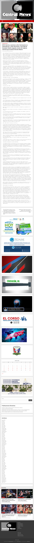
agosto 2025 (3, 432)
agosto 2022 (3, 469)
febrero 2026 (3, 426)
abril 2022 (3, 473)
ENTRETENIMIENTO (20, 523)
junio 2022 (3, 471)
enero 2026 (3, 427)
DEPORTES (4, 487)
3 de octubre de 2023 (20, 501)
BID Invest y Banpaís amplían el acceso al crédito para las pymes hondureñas (12, 411)
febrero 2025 (3, 438)
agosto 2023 (3, 457)
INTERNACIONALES (5, 43)
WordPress (28, 541)
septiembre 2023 (4, 456)
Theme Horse (19, 541)
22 (25, 368)
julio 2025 (3, 433)
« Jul (2, 373)
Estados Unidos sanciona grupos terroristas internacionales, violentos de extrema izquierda (14, 410)
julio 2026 (3, 421)
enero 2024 (3, 452)
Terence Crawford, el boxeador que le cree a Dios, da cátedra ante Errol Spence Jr (9, 515)
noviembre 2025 (4, 429)
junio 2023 (3, 459)
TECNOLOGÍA (19, 528)
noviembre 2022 (4, 466)
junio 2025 (3, 434)
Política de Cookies (20, 534)
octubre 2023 (3, 455)
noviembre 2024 (4, 441)
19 (12, 368)
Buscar (3, 398)
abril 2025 (3, 436)
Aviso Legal (19, 532)
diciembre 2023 (4, 453)
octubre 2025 (3, 430)
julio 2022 (3, 470)
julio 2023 (3, 458)
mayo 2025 (3, 435)
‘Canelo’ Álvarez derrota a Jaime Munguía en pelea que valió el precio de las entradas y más (8, 500)
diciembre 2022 (4, 465)
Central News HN (11, 541)
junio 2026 (3, 422)
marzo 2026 (3, 425)
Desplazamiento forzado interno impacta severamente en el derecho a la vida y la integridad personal (15, 409)
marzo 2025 (3, 437)
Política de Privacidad (20, 535)
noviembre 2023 (4, 454)
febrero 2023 (3, 463)
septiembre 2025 (4, 431)
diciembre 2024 (4, 440)
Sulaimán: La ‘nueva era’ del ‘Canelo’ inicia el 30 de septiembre (24, 515)
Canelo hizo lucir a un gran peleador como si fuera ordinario (24, 500)
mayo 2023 (3, 460)
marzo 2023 (3, 462)
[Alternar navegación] (2, 21)
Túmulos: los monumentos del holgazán (7, 408)
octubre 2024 (3, 442)
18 (8, 368)
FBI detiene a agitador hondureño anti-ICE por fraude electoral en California (12, 407)
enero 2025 (3, 439)
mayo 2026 (3, 423)
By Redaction (9, 502)
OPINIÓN (22, 497)
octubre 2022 (3, 467)
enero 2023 (3, 464)
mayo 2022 (3, 472)
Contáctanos (19, 533)
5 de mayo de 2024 (4, 502)
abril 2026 (3, 424)
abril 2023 (3, 461)
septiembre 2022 (4, 468)
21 (21, 368)
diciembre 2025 (4, 428)
